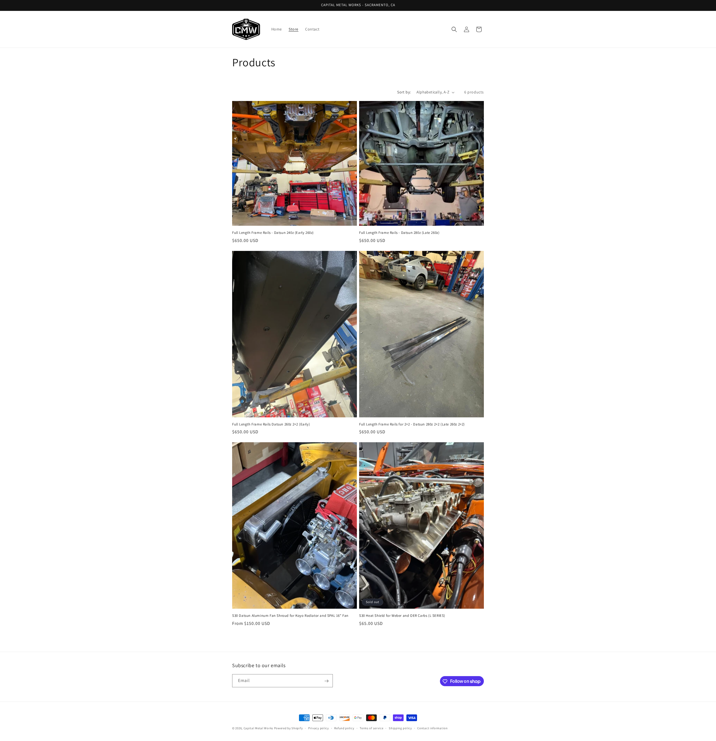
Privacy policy (318, 728)
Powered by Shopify (288, 728)
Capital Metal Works (258, 728)
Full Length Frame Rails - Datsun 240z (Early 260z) (273, 232)
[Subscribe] (326, 681)
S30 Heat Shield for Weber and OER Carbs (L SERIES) (402, 615)
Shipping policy (400, 728)
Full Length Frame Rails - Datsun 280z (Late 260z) (399, 232)
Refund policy (344, 728)
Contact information (432, 728)
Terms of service (371, 728)
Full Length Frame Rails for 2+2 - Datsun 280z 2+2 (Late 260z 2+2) (412, 424)
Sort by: (404, 92)
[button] (454, 29)
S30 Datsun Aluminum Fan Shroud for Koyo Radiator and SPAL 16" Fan (290, 615)
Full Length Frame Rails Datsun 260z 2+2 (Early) (271, 424)
